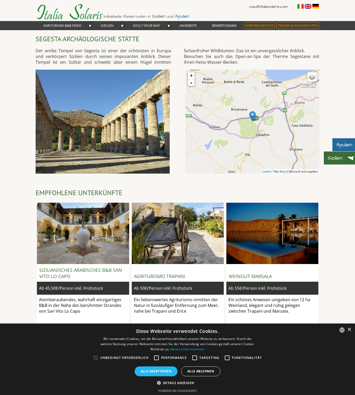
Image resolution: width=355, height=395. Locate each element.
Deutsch (315, 6)
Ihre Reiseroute (259, 25)
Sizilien (107, 25)
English (308, 6)
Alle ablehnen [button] (200, 371)
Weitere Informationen (187, 349)
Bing (282, 171)
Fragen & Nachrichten (298, 25)
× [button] (349, 330)
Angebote (188, 25)
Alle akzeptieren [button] (156, 371)
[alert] (177, 359)
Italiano (300, 6)
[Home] (75, 18)
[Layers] (312, 77)
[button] (177, 382)
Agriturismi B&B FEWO (62, 25)
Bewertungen (224, 25)
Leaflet (266, 171)
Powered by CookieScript (177, 391)
